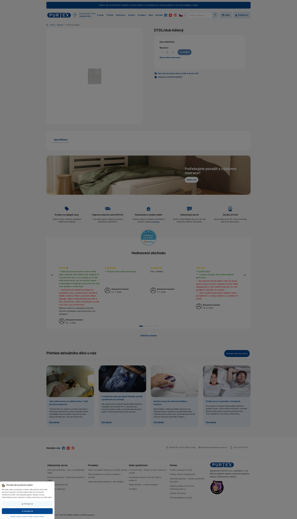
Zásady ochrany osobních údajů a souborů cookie (27, 516)
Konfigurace (27, 504)
